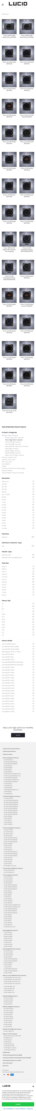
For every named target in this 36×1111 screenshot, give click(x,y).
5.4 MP (4, 507)
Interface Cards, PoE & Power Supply (13, 468)
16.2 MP (4, 492)
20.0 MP (4, 489)
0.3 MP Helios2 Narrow (10, 1050)
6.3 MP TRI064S (8, 899)
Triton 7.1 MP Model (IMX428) (9, 195)
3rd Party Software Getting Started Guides (16, 1058)
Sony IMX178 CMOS (8, 654)
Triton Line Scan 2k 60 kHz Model (9, 411)
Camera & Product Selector (11, 748)
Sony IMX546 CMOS (8, 709)
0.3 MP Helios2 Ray (9, 1044)
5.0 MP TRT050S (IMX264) (11, 854)
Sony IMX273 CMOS (8, 675)
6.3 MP (4, 505)
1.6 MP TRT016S (8, 863)
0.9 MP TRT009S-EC (9, 870)
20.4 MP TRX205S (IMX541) (11, 806)
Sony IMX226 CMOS (8, 660)
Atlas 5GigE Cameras (11, 449)
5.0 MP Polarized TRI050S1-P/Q (12, 905)
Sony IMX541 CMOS (8, 701)
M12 (3, 546)
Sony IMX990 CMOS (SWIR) (10, 649)
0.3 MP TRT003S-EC (9, 872)
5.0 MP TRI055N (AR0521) (10, 909)
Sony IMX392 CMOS (8, 683)
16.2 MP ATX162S (8, 1020)
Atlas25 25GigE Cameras (13, 453)
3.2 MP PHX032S (8, 784)
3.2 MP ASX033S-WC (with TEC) (12, 979)
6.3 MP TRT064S (8, 850)
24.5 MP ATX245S (8, 1016)
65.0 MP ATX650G (8, 1008)
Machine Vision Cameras (10, 435)
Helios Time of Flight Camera (14, 455)
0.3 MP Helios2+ (8, 1040)
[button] (33, 1086)
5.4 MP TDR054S (8, 901)
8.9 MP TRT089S (8, 844)
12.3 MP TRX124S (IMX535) (10, 812)
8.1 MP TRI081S (7, 895)
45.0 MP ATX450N (8, 1012)
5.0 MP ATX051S (8, 1026)
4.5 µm (4, 585)
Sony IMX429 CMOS (8, 688)
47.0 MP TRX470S (8, 798)
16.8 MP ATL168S (8, 936)
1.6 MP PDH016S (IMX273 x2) (11, 790)
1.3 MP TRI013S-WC (9, 990)
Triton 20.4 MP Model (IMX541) (27, 63)
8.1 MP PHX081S (8, 770)
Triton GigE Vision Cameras (13, 440)
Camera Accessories (9, 751)
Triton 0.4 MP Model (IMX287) (9, 385)
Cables (4, 466)
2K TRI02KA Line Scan (9, 927)
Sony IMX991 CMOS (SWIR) (10, 647)
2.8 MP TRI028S (8, 917)
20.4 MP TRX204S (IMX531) (11, 804)
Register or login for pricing (9, 41)
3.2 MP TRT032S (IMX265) (10, 856)
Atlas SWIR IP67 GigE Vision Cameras (16, 446)
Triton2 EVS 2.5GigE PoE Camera (13, 868)
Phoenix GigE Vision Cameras (14, 438)
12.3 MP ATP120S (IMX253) (10, 961)
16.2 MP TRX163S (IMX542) (10, 810)
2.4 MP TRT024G (8, 859)
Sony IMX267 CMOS (8, 673)
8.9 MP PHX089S (8, 768)
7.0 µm (4, 592)
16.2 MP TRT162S (8, 836)
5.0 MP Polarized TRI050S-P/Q (12, 907)
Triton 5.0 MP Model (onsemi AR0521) (26, 305)
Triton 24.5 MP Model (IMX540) (9, 63)
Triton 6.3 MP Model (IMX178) (9, 222)
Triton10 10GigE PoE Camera (11, 796)
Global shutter (6, 555)
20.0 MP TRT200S (8, 834)
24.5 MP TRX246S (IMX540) (11, 802)
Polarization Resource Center (12, 1060)
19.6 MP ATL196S (8, 934)
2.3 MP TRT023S (8, 862)
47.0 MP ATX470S (8, 1010)
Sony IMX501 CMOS (8, 696)
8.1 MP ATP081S (8, 965)
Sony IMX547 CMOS (8, 712)
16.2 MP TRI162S (8, 883)
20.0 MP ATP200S (8, 955)
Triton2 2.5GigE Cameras (13, 442)
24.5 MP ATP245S (8, 951)
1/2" (3, 632)
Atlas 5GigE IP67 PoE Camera (12, 949)
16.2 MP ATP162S (8, 957)
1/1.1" (3, 609)
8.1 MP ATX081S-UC (9, 1031)
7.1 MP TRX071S (8, 820)
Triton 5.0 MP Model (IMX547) (9, 305)
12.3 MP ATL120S (8, 938)
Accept (18, 1104)
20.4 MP (4, 487)
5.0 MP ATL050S (8, 944)
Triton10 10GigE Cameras (13, 444)
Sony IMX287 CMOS (8, 678)
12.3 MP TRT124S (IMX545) (10, 840)
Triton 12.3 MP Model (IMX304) (9, 142)
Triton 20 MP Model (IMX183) (9, 89)
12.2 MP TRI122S (8, 891)
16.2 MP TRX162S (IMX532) (10, 808)
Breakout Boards (7, 471)
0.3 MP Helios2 (7, 1042)
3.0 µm (4, 579)
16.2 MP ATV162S (8, 1002)
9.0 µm (4, 595)
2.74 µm (4, 577)
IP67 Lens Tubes (7, 462)
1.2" (3, 604)
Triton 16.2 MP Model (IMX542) (26, 89)
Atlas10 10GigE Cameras (12, 451)
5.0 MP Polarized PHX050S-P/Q (12, 776)
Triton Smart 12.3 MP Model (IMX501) (26, 116)
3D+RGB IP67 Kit (8, 1038)
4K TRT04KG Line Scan (10, 865)
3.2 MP (4, 513)
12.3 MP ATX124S (8, 1022)
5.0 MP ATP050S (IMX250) (11, 971)
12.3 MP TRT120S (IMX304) (10, 842)
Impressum (29, 1108)
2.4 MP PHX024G (8, 786)
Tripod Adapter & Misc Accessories (13, 473)
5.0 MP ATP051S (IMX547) (10, 969)
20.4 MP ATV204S (8, 1000)
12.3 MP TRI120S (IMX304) (10, 889)
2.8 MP (4, 515)
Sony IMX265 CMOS (8, 670)
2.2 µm (4, 572)
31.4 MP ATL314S (8, 932)
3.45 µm (4, 582)
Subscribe (18, 735)
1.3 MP (3, 523)
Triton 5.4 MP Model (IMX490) (26, 222)
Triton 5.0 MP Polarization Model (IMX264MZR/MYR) (9, 277)
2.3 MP (4, 518)
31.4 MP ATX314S (8, 1014)
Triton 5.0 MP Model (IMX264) (26, 277)
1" (2, 612)
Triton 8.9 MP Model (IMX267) (9, 169)
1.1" (2, 606)
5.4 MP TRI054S (8, 903)
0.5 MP (4, 526)
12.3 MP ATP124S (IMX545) (10, 959)
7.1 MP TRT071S (8, 848)
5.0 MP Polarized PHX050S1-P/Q (12, 774)
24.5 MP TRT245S (8, 830)
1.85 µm (4, 569)
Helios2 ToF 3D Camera (10, 1034)
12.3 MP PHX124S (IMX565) (10, 762)
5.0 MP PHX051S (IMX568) (10, 778)
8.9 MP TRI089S (8, 893)
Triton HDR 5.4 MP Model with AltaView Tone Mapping (9, 249)
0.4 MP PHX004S (8, 793)
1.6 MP (4, 520)
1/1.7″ (3, 617)
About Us (5, 1065)
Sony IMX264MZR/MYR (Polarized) (12, 665)
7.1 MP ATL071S (7, 942)
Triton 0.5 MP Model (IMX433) (26, 385)
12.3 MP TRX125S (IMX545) (10, 814)
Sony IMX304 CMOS (8, 680)
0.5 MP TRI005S (8, 923)
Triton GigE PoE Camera (10, 875)
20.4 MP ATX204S (8, 1018)
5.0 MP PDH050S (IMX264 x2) (11, 780)
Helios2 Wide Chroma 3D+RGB (12, 1036)
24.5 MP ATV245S (8, 998)
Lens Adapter (6, 464)
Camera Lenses (7, 754)
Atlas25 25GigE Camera (10, 996)
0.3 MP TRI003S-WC (9, 992)
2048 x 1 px (5, 481)
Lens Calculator (8, 1063)
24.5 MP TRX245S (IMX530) (11, 800)
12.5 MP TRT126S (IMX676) (10, 838)
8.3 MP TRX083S (8, 816)
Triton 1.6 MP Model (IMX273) (27, 358)
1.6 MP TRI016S (7, 921)
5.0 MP (4, 510)
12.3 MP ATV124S (8, 1004)
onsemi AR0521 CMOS (9, 644)
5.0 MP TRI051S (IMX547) (10, 911)
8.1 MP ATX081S (8, 1024)
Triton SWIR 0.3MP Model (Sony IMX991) (9, 36)
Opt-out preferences (8, 1108)
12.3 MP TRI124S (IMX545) (10, 885)
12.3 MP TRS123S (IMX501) (10, 887)
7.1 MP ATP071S (7, 967)
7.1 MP (4, 502)
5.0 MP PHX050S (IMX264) (11, 781)
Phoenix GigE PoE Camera (11, 758)
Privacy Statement (20, 1108)
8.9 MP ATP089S (8, 963)
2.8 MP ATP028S (8, 973)
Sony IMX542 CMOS (8, 704)
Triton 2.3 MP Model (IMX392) (9, 358)
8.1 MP (4, 500)
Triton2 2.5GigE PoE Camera (11, 828)
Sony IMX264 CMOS (8, 667)
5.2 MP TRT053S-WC (9, 986)
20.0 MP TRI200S (8, 881)
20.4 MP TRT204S (8, 832)
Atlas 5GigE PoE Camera (10, 930)
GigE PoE (4, 537)
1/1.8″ (3, 619)
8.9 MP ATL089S (8, 940)
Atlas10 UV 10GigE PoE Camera (12, 1029)
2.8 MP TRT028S (8, 858)
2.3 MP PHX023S (8, 787)
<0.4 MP (4, 528)
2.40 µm (4, 574)
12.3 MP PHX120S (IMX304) (10, 764)
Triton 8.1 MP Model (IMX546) (27, 169)
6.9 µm (4, 590)
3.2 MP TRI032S (8, 915)
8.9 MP (4, 497)
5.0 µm (4, 587)
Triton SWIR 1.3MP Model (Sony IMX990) (27, 36)
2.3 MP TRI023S (8, 919)
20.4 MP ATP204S (8, 953)
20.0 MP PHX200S (8, 760)
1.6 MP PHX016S (8, 791)
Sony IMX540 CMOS (8, 699)
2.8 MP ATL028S (8, 946)
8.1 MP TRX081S (8, 818)
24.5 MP (4, 484)
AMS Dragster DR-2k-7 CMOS (11, 652)
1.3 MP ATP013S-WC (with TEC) (12, 981)
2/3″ (3, 630)
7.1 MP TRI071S (7, 897)
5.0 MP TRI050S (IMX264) (10, 913)
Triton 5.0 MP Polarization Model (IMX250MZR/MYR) (27, 249)
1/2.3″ (3, 622)
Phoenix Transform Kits (9, 457)
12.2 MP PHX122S (8, 766)
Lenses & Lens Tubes (8, 460)
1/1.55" (3, 614)
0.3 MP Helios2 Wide (9, 1046)
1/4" (3, 635)
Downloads (6, 1052)
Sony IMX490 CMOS (8, 693)
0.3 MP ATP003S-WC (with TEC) (12, 983)
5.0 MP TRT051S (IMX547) (10, 852)
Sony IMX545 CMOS (8, 706)
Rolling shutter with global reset (12, 557)
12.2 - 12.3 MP (6, 494)
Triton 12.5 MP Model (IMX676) (26, 195)
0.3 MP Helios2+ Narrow (10, 1048)
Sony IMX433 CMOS (8, 691)
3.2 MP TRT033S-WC (9, 988)
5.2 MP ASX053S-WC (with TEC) (12, 977)
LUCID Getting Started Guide (12, 1055)
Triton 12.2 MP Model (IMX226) (26, 142)
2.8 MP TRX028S (8, 824)
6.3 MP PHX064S (8, 772)
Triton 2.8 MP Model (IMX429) (26, 332)
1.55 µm (4, 566)
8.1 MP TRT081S (8, 846)
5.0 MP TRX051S (8, 822)
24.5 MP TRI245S (8, 877)
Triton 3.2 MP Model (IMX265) (9, 332)
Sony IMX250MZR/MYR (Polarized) (12, 662)
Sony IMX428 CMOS (8, 686)
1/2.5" (3, 625)
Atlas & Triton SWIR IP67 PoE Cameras (14, 975)
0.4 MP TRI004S (8, 925)
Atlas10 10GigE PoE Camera (11, 1006)
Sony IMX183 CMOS (8, 657)
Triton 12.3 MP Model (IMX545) (9, 116)
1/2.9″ (3, 627)
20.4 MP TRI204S (8, 879)
